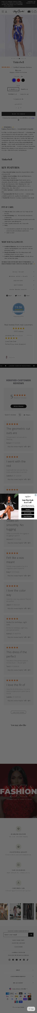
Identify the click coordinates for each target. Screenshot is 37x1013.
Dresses (28, 509)
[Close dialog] (36, 495)
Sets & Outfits (27, 513)
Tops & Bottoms (28, 516)
